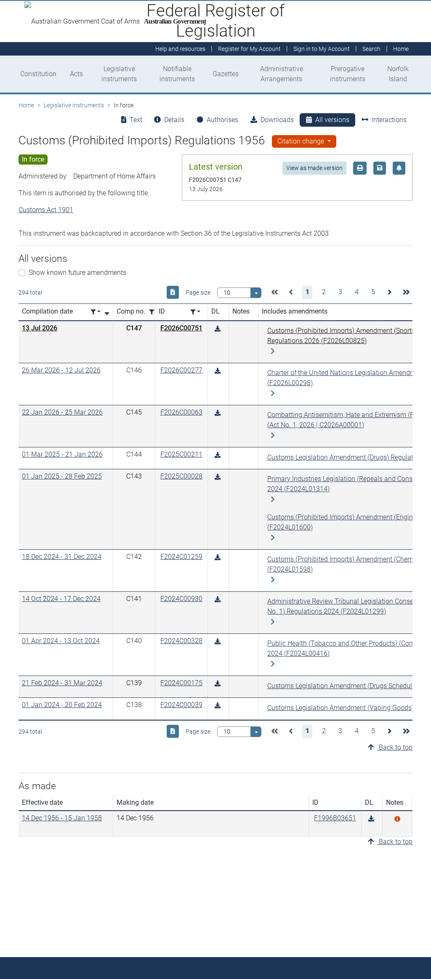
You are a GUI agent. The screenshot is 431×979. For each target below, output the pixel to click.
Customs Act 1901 (46, 210)
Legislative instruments (119, 74)
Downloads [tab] (277, 120)
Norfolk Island (398, 74)
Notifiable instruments (177, 74)
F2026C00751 (181, 328)
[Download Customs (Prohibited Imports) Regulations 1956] (217, 329)
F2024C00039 (181, 705)
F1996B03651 (335, 818)
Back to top (394, 747)
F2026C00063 (181, 412)
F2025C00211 (181, 454)
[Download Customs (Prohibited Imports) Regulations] (371, 819)
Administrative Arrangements (281, 74)
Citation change (301, 141)
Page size (198, 292)
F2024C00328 (181, 641)
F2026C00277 (181, 370)
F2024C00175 (181, 683)
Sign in (321, 48)
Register (249, 48)
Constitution (38, 74)
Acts (76, 74)
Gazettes (226, 74)
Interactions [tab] (389, 120)
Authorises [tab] (222, 120)
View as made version (314, 168)
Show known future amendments (77, 273)
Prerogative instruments (347, 74)
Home (26, 105)
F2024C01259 (181, 557)
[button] (274, 292)
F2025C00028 (181, 476)
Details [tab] (174, 120)
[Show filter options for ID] (195, 312)
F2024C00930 (181, 599)
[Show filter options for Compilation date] (95, 312)
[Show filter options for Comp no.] (154, 312)
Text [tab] (136, 120)
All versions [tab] (332, 120)
